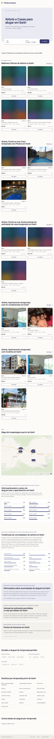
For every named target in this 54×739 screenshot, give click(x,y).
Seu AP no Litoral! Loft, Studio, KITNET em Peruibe (39, 122)
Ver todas (49, 63)
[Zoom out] (51, 439)
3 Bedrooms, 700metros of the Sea (9, 122)
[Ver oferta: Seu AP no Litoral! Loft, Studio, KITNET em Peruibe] (40, 109)
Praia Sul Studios (5, 330)
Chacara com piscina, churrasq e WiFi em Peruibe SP (13, 250)
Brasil (10, 10)
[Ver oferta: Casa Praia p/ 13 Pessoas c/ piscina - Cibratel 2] (13, 270)
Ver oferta (14, 96)
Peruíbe (3, 699)
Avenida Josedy (40, 695)
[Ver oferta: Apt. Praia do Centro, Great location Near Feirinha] (13, 364)
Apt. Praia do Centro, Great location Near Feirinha (12, 377)
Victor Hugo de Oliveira (33, 330)
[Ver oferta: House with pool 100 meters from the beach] (40, 156)
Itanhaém (21, 702)
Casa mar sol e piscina (6, 89)
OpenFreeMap (30, 473)
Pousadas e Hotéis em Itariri (7, 723)
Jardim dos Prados (5, 695)
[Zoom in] (51, 437)
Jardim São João (23, 695)
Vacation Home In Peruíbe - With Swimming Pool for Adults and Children (17, 203)
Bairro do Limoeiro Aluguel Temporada (7, 684)
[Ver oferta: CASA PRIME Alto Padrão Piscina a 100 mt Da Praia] (40, 237)
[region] (27, 455)
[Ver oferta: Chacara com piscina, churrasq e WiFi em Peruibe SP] (13, 237)
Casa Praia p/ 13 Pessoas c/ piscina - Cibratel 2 (12, 283)
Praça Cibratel (4, 702)
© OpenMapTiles (36, 473)
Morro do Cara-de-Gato (24, 688)
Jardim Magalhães (41, 702)
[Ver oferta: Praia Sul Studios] (13, 317)
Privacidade (32, 736)
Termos (38, 736)
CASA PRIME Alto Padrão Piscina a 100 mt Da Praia (39, 250)
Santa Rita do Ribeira (6, 692)
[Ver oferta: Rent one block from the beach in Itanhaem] (13, 156)
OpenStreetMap (47, 473)
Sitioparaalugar (10, 3)
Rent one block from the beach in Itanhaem (11, 169)
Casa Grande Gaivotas (33, 89)
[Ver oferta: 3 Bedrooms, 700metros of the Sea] (13, 109)
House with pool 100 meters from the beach (38, 169)
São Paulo (15, 10)
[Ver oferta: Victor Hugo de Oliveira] (40, 317)
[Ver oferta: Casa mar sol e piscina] (13, 76)
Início (6, 10)
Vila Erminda (22, 699)
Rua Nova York (4, 706)
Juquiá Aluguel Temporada (25, 683)
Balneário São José (41, 692)
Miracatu (3, 688)
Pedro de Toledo (41, 688)
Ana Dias (21, 692)
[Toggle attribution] (51, 474)
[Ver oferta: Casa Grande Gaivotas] (40, 76)
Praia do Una (40, 683)
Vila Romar (39, 699)
